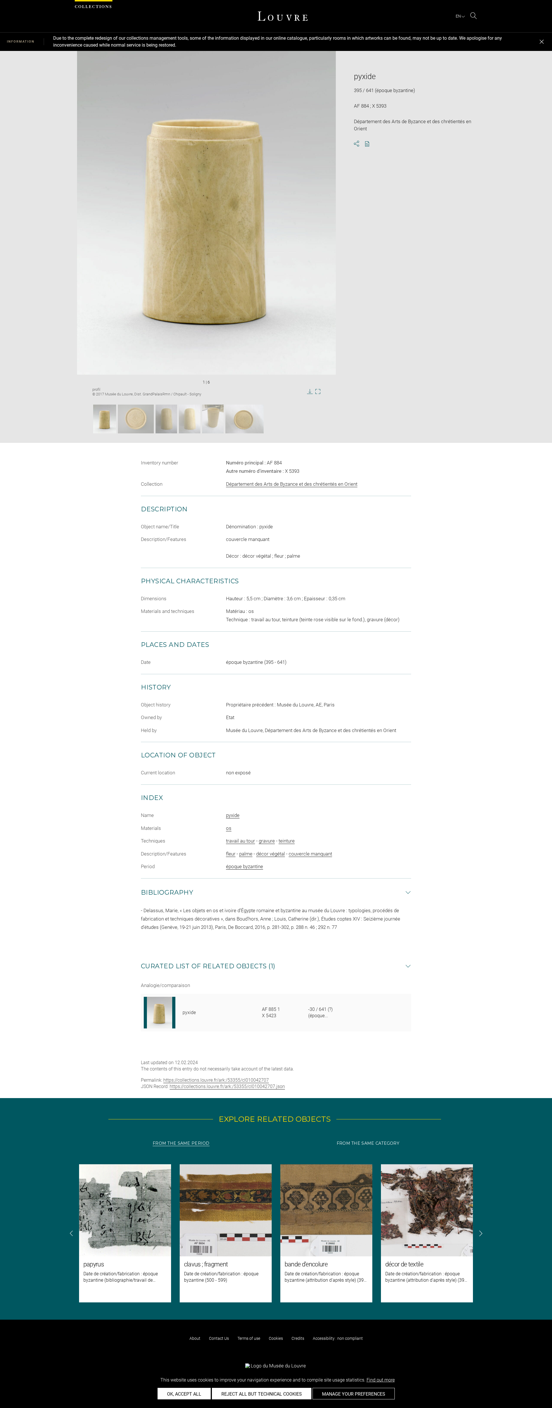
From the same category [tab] (368, 1143)
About (194, 1338)
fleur (230, 854)
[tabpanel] (276, 1233)
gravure (267, 841)
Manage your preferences (353, 1394)
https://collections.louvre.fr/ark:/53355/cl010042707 (216, 1080)
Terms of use (248, 1338)
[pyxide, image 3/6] (166, 419)
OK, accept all (184, 1394)
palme (245, 854)
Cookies (276, 1338)
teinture (287, 841)
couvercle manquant (310, 854)
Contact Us (219, 1338)
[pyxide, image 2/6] (136, 419)
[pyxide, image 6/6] (244, 419)
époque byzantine (244, 866)
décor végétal (270, 854)
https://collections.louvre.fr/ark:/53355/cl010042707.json (227, 1086)
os (228, 828)
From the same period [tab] (181, 1143)
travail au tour (240, 841)
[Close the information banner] (541, 41)
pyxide (232, 815)
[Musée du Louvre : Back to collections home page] (282, 16)
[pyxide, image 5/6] (213, 419)
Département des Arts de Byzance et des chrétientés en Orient (291, 484)
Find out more (381, 1380)
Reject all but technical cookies (261, 1394)
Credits (298, 1338)
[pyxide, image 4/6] (189, 419)
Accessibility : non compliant (338, 1338)
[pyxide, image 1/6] (104, 419)
